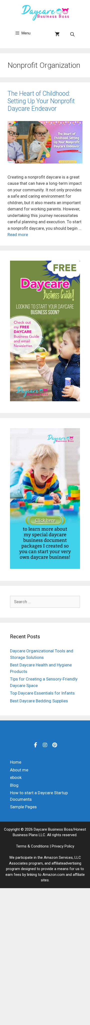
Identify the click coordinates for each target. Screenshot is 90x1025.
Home (15, 762)
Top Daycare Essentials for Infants (42, 693)
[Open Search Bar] (72, 34)
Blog (14, 785)
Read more (18, 234)
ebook (16, 777)
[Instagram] (45, 745)
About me (19, 769)
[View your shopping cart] (57, 34)
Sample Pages (23, 806)
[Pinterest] (54, 745)
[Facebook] (35, 745)
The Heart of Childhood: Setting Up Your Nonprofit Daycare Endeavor (41, 101)
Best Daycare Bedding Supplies (39, 700)
